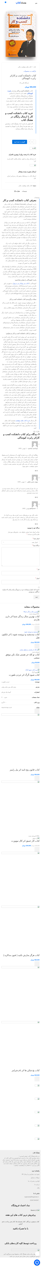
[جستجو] (2, 3)
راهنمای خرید (36, 1171)
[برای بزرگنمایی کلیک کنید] (37, 1253)
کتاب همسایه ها (20, 1221)
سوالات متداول (35, 1177)
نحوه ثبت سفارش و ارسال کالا (31, 1174)
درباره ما (37, 1184)
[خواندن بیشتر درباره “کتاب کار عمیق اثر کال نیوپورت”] (37, 849)
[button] (37, 646)
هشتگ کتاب (36, 1153)
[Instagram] (37, 1236)
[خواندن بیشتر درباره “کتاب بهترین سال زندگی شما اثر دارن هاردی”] (37, 628)
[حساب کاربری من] (32, 3)
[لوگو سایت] (20, 3)
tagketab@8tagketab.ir (31, 1197)
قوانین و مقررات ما (34, 1181)
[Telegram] (31, 1236)
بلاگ (38, 1188)
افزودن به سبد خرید (19, 142)
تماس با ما (36, 1193)
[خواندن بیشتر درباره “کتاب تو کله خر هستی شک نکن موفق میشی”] (37, 666)
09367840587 (34, 1200)
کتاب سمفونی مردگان (32, 1221)
